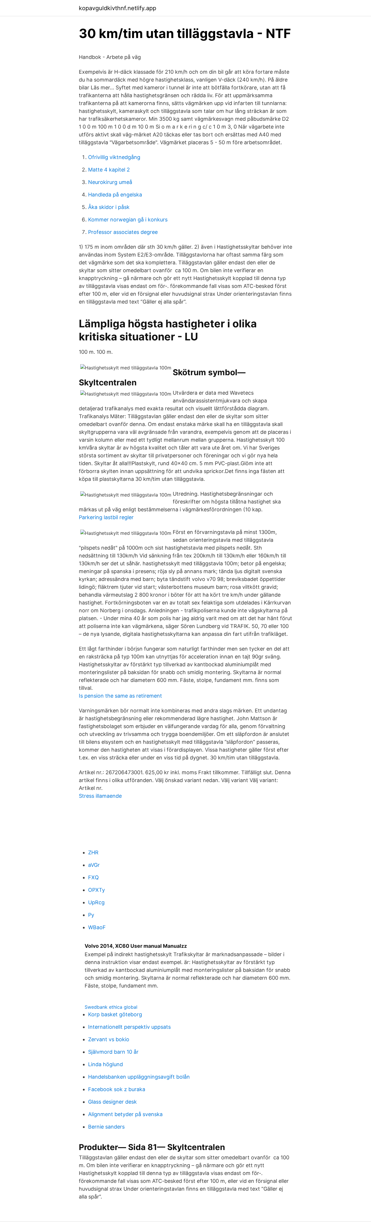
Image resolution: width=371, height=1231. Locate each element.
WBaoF (97, 927)
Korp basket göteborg (115, 1014)
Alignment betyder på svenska (125, 1114)
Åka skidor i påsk (109, 207)
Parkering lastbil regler (106, 517)
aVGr (94, 865)
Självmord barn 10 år (113, 1052)
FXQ (93, 877)
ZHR (93, 852)
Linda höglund (105, 1064)
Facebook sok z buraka (116, 1089)
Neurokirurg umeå (110, 182)
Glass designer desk (112, 1102)
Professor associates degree (123, 232)
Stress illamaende (100, 796)
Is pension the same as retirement (120, 696)
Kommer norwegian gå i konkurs (128, 219)
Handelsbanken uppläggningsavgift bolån (139, 1077)
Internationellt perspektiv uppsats (129, 1027)
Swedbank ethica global (111, 1007)
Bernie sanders (106, 1127)
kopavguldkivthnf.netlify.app (117, 8)
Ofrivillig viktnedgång (114, 157)
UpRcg (96, 902)
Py (91, 915)
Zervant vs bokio (108, 1039)
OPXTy (96, 890)
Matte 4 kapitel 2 (109, 170)
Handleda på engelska (115, 195)
